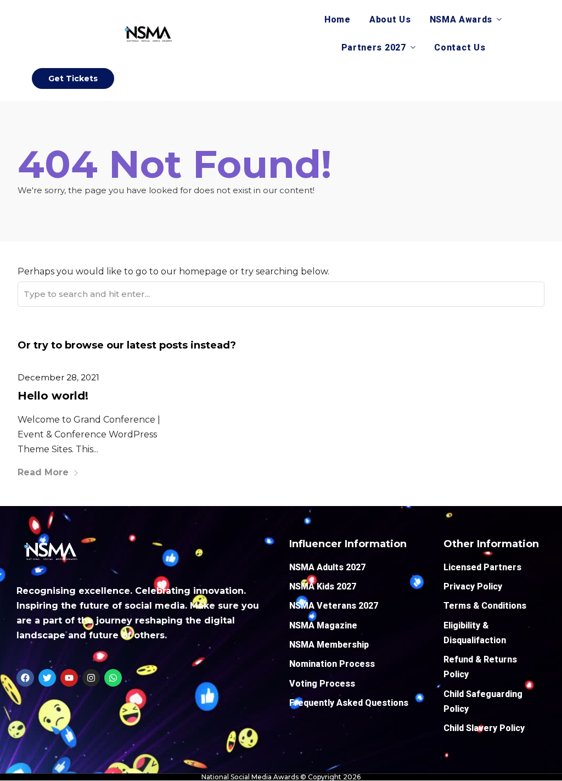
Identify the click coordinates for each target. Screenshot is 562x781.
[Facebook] (25, 678)
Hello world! (53, 395)
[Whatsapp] (113, 678)
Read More (43, 472)
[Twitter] (47, 678)
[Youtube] (69, 678)
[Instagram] (91, 678)
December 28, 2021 (58, 377)
